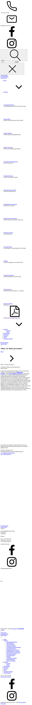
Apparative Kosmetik (9, 275)
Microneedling (7, 119)
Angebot (6, 640)
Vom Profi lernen (8, 289)
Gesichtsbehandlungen (9, 105)
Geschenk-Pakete (8, 246)
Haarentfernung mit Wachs (10, 190)
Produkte (6, 662)
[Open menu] (1, 341)
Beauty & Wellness (8, 303)
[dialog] (16, 668)
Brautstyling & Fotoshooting (10, 218)
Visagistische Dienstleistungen (11, 161)
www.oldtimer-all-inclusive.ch (8, 453)
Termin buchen (4, 75)
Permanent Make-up (8, 175)
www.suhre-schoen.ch (6, 454)
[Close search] (12, 69)
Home (2, 351)
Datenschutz (3, 632)
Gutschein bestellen (8, 671)
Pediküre (6, 261)
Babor (8, 332)
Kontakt (5, 669)
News (5, 670)
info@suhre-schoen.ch (6, 676)
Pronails (8, 330)
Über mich (6, 667)
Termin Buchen (7, 673)
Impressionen (7, 666)
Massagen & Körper (8, 232)
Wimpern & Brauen (8, 147)
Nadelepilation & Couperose (10, 204)
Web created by (17, 628)
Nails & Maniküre (8, 133)
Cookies (2, 630)
